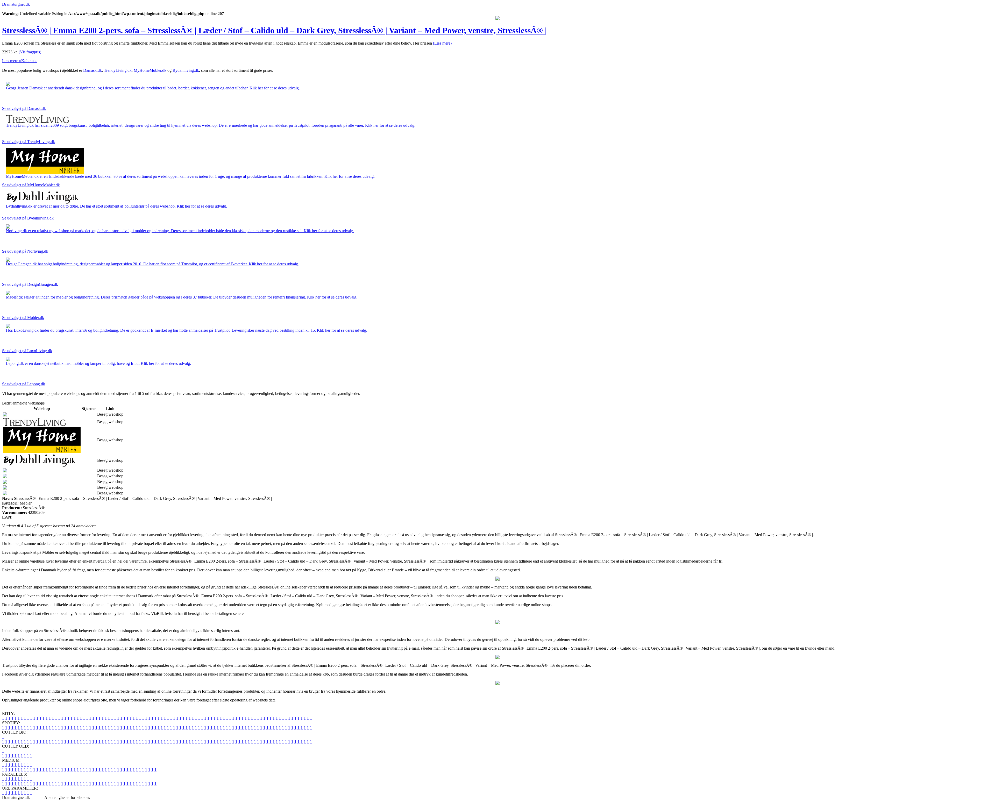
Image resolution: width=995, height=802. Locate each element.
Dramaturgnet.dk (16, 4)
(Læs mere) (442, 43)
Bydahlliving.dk (186, 70)
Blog (37, 797)
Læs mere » (11, 61)
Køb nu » (29, 61)
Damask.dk (92, 70)
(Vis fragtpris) (30, 52)
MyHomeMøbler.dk (150, 70)
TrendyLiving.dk (118, 70)
